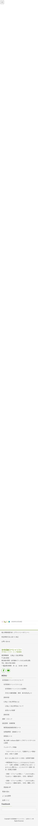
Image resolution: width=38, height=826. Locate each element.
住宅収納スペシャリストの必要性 (15, 688)
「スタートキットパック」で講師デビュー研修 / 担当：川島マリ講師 (20, 753)
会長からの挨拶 (10, 710)
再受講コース (8, 736)
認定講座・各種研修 (8, 723)
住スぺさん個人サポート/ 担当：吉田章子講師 (19, 758)
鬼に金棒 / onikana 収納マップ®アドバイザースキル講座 (19, 742)
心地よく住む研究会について (14, 706)
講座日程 (6, 714)
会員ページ (5, 800)
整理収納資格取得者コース (12, 727)
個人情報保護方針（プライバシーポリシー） (16, 632)
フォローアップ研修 (10, 747)
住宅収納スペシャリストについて (13, 680)
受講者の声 (7, 787)
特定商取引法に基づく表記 (10, 637)
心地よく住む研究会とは (11, 702)
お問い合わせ (6, 641)
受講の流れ (5, 791)
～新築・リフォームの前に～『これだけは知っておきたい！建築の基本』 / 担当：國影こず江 (20, 782)
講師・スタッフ (7, 719)
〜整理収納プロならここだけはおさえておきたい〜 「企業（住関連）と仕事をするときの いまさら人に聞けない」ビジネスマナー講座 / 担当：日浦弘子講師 (20, 766)
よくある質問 (6, 796)
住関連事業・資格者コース (12, 732)
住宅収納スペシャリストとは (13, 684)
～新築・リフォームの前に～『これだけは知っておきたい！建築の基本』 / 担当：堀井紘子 (20, 775)
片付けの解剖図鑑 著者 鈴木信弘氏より (18, 693)
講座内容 (6, 697)
